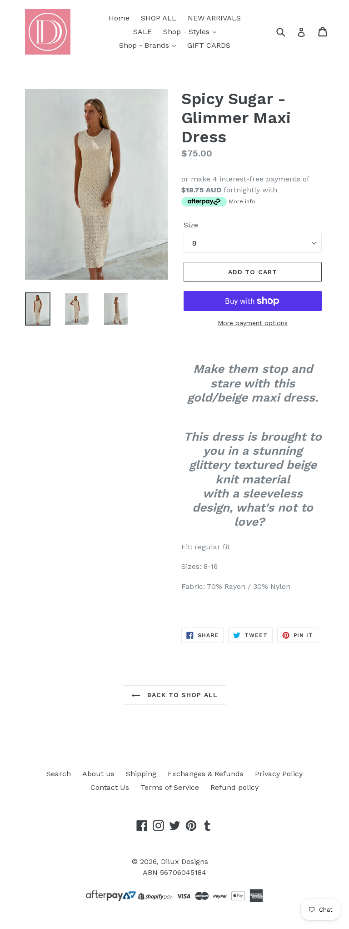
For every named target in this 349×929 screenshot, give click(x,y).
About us (98, 773)
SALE (142, 31)
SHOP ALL (158, 18)
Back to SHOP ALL (181, 694)
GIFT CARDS (208, 45)
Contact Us (109, 787)
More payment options (253, 322)
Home (119, 18)
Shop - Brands (145, 45)
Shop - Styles (187, 31)
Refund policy (234, 787)
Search (58, 773)
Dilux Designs (184, 861)
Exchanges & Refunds (206, 773)
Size (191, 225)
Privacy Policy (279, 773)
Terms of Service (169, 787)
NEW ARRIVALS (214, 18)
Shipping (141, 773)
